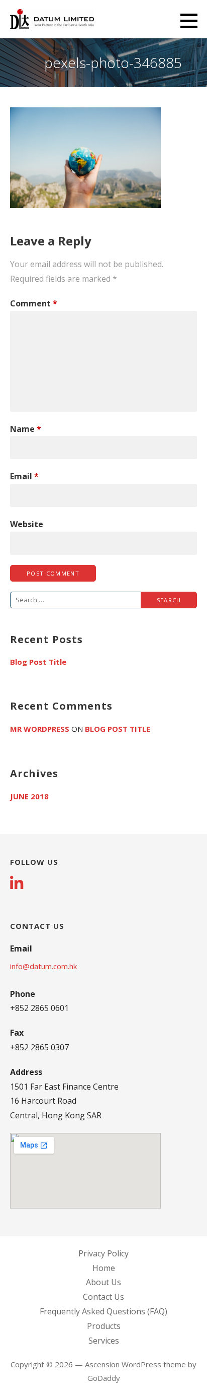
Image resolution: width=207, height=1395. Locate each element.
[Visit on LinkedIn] (16, 884)
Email (24, 476)
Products (104, 1325)
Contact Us (103, 1296)
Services (103, 1340)
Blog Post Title (38, 662)
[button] (192, 21)
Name (25, 428)
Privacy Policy (103, 1253)
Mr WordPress (39, 729)
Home (103, 1268)
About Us (103, 1282)
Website (26, 524)
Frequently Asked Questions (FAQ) (103, 1311)
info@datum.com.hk (43, 966)
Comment (33, 303)
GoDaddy (103, 1378)
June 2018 (29, 796)
